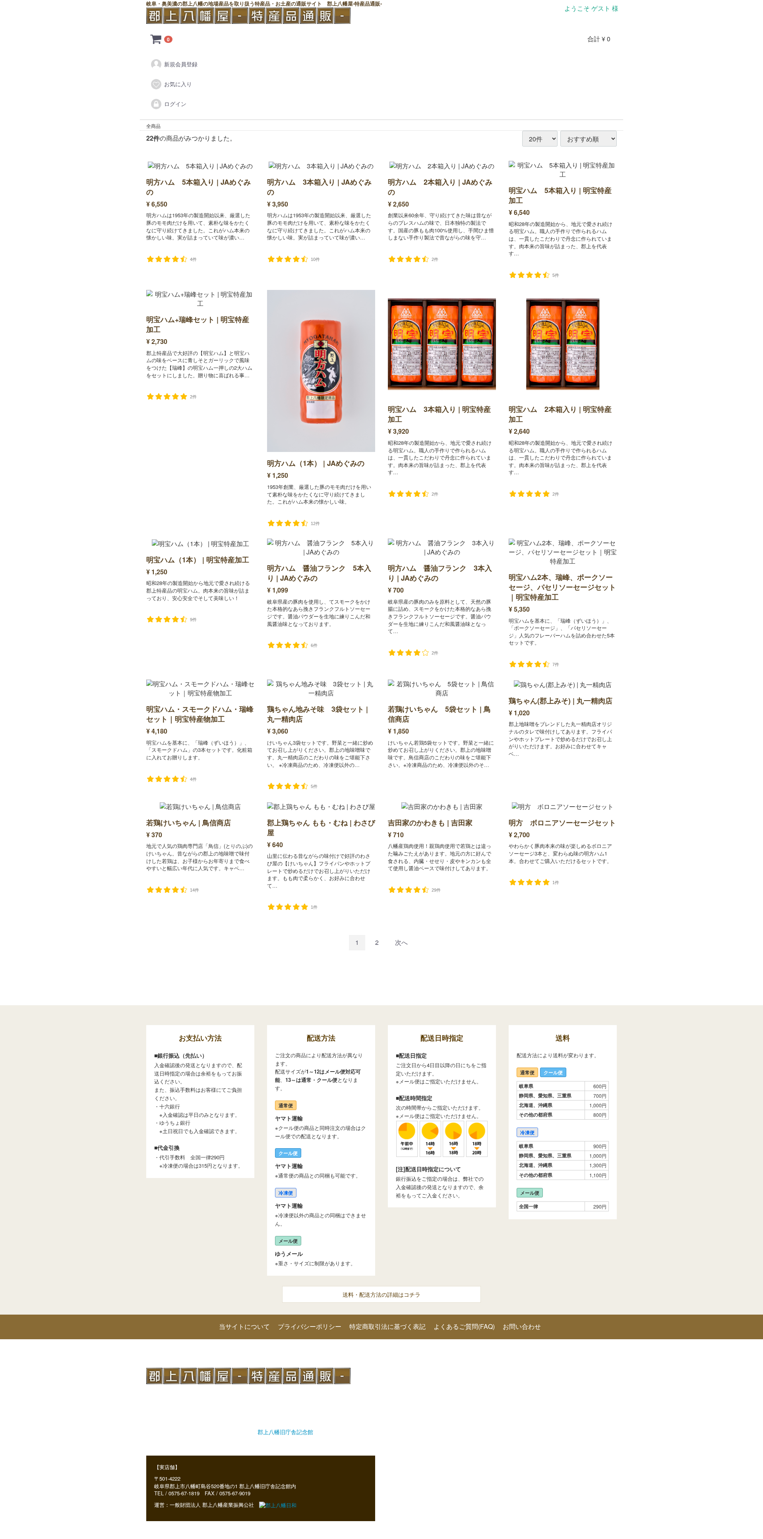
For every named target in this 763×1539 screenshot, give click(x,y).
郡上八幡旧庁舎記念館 (285, 1432)
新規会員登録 (181, 64)
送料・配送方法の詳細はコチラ (381, 1294)
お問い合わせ (522, 1326)
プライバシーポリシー (309, 1326)
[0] (156, 39)
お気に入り (178, 84)
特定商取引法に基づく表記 (387, 1326)
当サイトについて (244, 1326)
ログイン (175, 104)
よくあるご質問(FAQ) (464, 1326)
